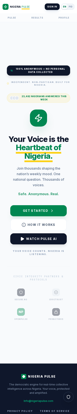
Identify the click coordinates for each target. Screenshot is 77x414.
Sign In (52, 6)
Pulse (12, 17)
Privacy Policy (20, 411)
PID (71, 6)
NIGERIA (20, 6)
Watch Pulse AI (41, 239)
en (64, 6)
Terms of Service (55, 411)
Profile (64, 17)
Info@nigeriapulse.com (38, 400)
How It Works (41, 224)
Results (37, 17)
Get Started (35, 210)
